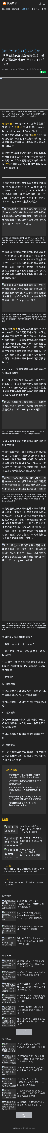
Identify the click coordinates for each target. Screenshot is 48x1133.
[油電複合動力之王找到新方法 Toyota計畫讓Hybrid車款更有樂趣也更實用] (9, 1059)
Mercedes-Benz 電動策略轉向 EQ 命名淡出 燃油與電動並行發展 (31, 998)
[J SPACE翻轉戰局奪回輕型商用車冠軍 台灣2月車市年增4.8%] (9, 1010)
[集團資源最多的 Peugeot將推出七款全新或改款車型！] (9, 1070)
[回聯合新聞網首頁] (4, 3)
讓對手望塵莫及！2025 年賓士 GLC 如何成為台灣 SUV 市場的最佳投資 (31, 987)
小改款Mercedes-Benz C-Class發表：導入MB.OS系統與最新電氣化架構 (31, 1093)
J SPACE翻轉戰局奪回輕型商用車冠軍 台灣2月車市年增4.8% (30, 1010)
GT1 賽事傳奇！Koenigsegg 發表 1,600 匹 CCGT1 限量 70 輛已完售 (31, 941)
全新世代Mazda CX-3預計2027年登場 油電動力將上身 (31, 1045)
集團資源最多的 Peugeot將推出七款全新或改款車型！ (30, 1069)
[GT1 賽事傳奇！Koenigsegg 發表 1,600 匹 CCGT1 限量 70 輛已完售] (9, 941)
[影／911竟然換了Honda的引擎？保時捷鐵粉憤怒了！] (9, 975)
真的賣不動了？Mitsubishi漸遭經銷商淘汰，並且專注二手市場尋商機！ (30, 963)
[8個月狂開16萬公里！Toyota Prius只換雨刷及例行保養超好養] (11, 829)
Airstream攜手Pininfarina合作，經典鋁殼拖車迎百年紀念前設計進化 (25, 790)
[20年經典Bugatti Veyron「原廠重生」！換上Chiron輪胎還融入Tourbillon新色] (11, 852)
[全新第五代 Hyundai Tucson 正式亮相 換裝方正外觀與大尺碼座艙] (9, 1082)
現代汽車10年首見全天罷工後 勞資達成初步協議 (25, 782)
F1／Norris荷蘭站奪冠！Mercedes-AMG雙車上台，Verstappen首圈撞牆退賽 (30, 915)
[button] (44, 3)
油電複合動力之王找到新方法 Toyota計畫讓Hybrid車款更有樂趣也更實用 (31, 1059)
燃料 (38, 51)
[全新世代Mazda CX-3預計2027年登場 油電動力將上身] (9, 1047)
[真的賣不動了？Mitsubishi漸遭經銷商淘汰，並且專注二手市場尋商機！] (9, 964)
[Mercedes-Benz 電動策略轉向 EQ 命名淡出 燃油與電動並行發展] (9, 998)
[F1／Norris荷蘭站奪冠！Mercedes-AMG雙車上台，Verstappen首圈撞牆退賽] (9, 916)
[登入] (40, 3)
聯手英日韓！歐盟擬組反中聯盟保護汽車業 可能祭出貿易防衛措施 (25, 776)
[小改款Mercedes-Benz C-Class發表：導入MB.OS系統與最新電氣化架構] (9, 1094)
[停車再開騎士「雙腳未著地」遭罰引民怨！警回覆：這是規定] (9, 1022)
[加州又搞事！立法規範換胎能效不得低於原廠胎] (11, 841)
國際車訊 (25, 9)
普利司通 (14, 51)
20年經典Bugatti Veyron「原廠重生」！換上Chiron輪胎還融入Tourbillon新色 (31, 852)
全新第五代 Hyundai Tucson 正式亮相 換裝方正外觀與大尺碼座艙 (30, 1082)
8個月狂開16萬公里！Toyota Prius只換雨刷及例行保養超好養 (31, 829)
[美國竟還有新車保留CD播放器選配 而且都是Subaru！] (9, 1105)
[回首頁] (12, 3)
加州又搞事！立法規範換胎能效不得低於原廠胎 (31, 841)
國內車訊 (6, 9)
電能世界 (35, 9)
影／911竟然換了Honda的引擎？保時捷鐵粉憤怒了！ (31, 973)
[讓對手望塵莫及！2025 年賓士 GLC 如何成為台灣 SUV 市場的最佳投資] (9, 987)
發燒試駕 (16, 9)
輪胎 (5, 51)
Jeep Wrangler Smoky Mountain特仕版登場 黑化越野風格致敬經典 (25, 797)
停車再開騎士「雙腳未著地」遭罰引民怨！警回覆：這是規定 (31, 1021)
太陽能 (30, 51)
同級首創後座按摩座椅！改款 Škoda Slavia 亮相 (22, 804)
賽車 (22, 51)
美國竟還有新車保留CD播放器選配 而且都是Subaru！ (31, 1103)
